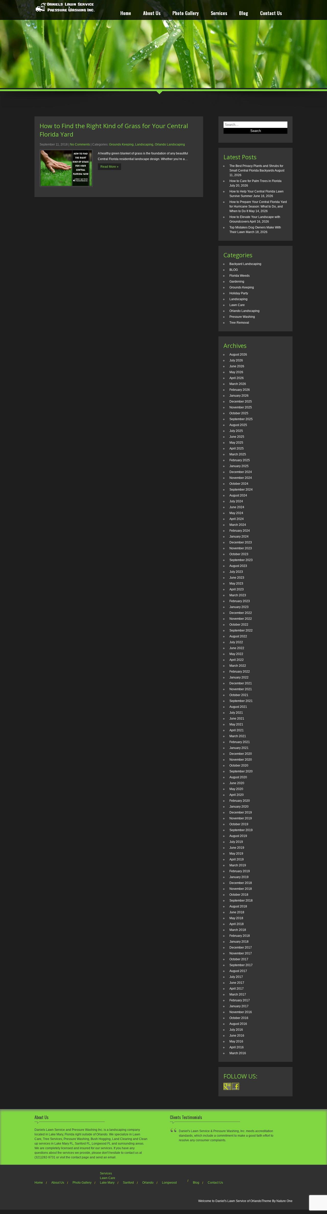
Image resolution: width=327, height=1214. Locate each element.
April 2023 (236, 589)
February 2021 (239, 742)
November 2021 (240, 689)
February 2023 (239, 601)
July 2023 (236, 572)
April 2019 (236, 859)
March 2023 (237, 595)
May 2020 (236, 789)
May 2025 (236, 442)
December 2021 (240, 683)
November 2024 (240, 478)
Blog (243, 13)
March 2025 (237, 454)
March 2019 (237, 865)
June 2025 (236, 437)
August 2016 (238, 1024)
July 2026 (236, 360)
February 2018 (239, 936)
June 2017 (236, 983)
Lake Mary (107, 1182)
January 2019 (239, 877)
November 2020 (240, 759)
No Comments (80, 144)
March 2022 (237, 665)
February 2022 (239, 671)
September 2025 (241, 419)
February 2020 (239, 801)
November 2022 (240, 619)
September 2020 (241, 771)
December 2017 (240, 947)
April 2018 (236, 924)
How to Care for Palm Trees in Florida (255, 181)
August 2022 (238, 636)
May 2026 (236, 372)
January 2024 (239, 536)
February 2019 (239, 871)
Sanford (128, 1182)
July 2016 (236, 1029)
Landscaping (144, 144)
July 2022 (236, 642)
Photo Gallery (185, 13)
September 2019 (241, 830)
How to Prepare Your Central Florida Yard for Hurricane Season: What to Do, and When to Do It (258, 206)
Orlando (148, 1182)
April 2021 (236, 730)
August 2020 (238, 777)
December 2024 (240, 472)
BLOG (233, 270)
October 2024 (238, 483)
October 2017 (238, 959)
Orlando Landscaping (170, 144)
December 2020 (240, 754)
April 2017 (236, 988)
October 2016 (238, 1018)
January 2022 (239, 677)
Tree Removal (239, 322)
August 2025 (238, 425)
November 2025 (240, 407)
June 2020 (236, 783)
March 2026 (237, 384)
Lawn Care (237, 305)
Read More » (109, 166)
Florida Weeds (239, 275)
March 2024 (237, 525)
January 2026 (239, 395)
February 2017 (239, 1000)
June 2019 (236, 847)
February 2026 (239, 390)
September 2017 (241, 965)
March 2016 (237, 1053)
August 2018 (238, 906)
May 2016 (236, 1041)
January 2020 (239, 806)
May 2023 (236, 583)
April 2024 (236, 519)
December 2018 (240, 883)
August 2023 (238, 566)
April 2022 (236, 660)
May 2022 (236, 654)
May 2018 (236, 918)
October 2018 (238, 894)
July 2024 (236, 501)
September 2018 (241, 900)
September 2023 (241, 560)
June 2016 (236, 1035)
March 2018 (237, 930)
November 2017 (240, 953)
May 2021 (236, 724)
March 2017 (237, 994)
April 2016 (236, 1047)
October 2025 (238, 413)
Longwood (169, 1182)
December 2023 (240, 542)
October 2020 (238, 765)
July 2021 (236, 712)
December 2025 (240, 401)
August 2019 (238, 836)
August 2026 (238, 354)
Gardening (236, 281)
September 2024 (241, 489)
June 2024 (236, 507)
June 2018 (236, 912)
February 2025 (239, 460)
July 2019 (236, 842)
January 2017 (239, 1006)
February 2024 (239, 530)
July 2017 (236, 977)
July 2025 (236, 431)
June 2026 (236, 366)
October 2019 (238, 824)
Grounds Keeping (121, 144)
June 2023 (236, 577)
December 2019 (240, 812)
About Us (151, 13)
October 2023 (238, 554)
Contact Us (271, 13)
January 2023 (239, 607)
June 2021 (236, 718)
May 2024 (236, 513)
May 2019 (236, 853)
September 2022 (241, 630)
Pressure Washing (242, 317)
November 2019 (240, 818)
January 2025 (239, 466)
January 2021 (239, 748)
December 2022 (240, 613)
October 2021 (238, 695)
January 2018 (239, 941)
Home (125, 13)
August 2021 (238, 707)
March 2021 (237, 736)
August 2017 (238, 971)
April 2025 (236, 448)
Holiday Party (238, 293)
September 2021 (241, 701)
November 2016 (240, 1012)
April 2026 (236, 378)
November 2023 (240, 548)
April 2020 (236, 795)
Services (219, 13)
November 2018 (240, 889)
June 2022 (236, 648)
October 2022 (238, 624)
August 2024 (238, 495)
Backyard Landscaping (245, 264)
